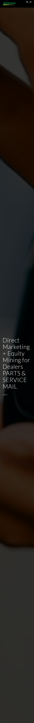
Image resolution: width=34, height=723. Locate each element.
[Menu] (30, 2)
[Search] (26, 2)
